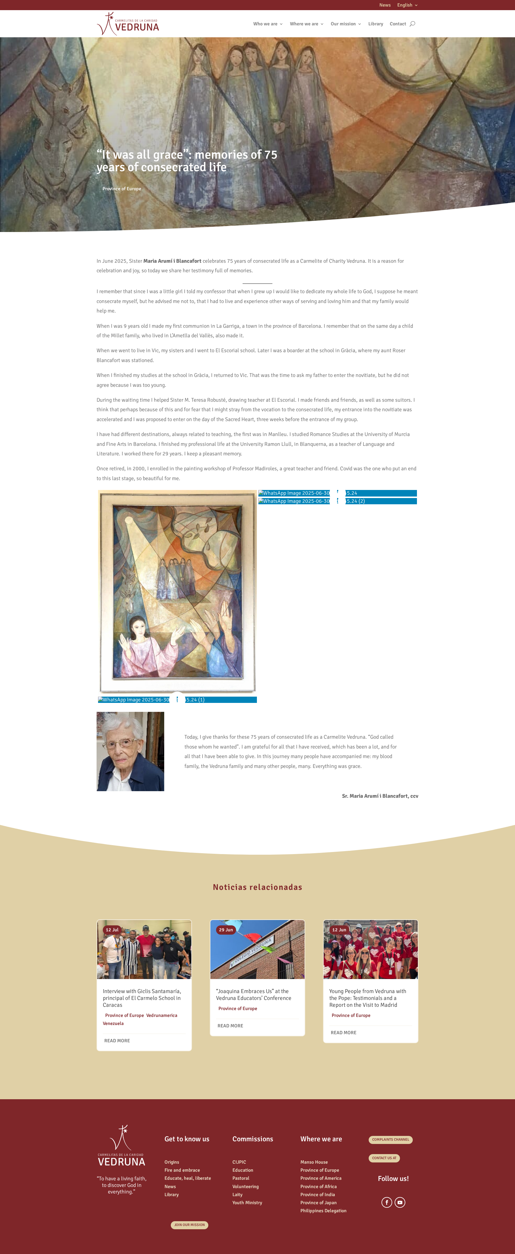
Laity (237, 1195)
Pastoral (240, 1178)
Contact (398, 24)
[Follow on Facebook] (386, 1202)
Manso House (314, 1162)
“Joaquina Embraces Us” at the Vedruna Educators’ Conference (253, 995)
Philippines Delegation (323, 1211)
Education (242, 1170)
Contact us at (384, 1158)
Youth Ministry (247, 1203)
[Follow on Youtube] (400, 1202)
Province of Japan (318, 1203)
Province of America (321, 1178)
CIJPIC (239, 1162)
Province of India (317, 1195)
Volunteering (245, 1187)
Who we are (265, 24)
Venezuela (113, 1023)
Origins (172, 1162)
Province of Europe (122, 189)
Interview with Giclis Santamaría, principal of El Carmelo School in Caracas (142, 998)
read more (117, 1041)
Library (375, 24)
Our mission (343, 24)
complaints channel (390, 1139)
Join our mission (189, 1225)
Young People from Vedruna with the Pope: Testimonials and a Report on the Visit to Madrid (367, 998)
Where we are (304, 24)
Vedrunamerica (161, 1015)
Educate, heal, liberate (188, 1178)
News (385, 5)
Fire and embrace (182, 1170)
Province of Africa (318, 1187)
